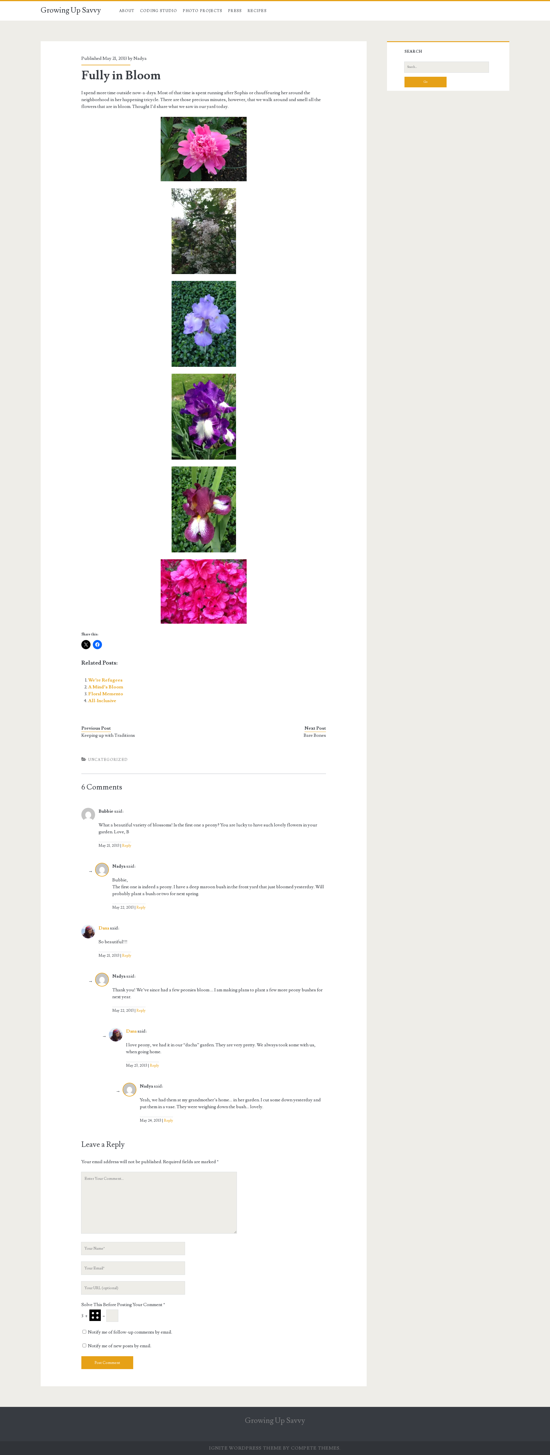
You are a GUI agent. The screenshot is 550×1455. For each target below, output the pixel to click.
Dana (104, 928)
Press (235, 11)
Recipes (257, 11)
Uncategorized (108, 759)
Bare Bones (315, 735)
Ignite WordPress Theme (245, 1448)
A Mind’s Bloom (105, 687)
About (127, 11)
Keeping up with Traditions (108, 735)
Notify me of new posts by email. (119, 1346)
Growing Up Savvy (71, 10)
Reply (126, 845)
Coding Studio (158, 11)
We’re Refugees (105, 680)
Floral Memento (105, 694)
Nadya (140, 58)
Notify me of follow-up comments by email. (130, 1332)
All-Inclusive (102, 701)
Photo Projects (202, 11)
